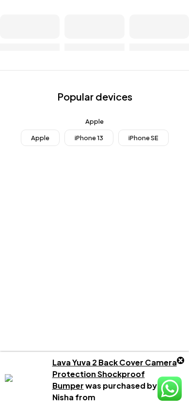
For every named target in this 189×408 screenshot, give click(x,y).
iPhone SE (143, 138)
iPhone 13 (89, 138)
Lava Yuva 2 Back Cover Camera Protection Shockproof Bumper (114, 374)
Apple (40, 138)
